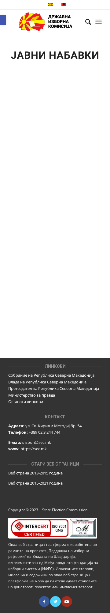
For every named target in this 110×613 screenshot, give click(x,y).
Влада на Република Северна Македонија (47, 382)
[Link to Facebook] (44, 601)
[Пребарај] (85, 22)
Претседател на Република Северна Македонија (53, 388)
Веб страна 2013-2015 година (35, 473)
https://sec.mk (33, 448)
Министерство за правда (31, 395)
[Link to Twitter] (55, 601)
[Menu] (98, 21)
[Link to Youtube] (66, 601)
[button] (3, 20)
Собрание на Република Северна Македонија (51, 375)
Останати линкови (25, 401)
